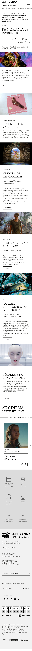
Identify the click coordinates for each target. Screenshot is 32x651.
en (24, 3)
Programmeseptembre (23, 520)
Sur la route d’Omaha (11, 457)
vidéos (23, 502)
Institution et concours (9, 485)
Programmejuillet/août (9, 520)
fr (21, 3)
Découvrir (6, 86)
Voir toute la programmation (19, 417)
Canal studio (23, 485)
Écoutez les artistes (9, 502)
